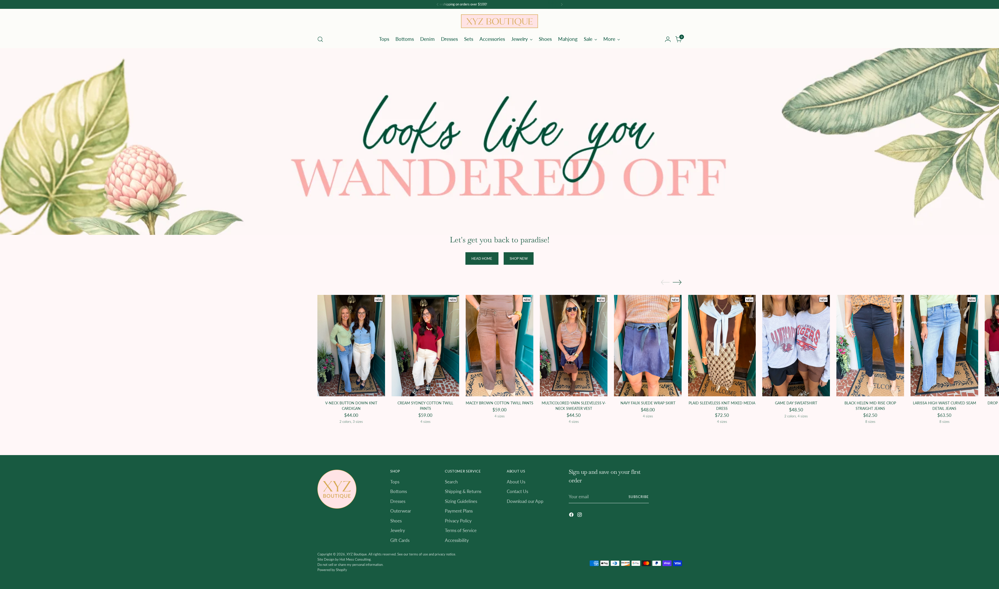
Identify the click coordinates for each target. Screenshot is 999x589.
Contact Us (517, 491)
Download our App (525, 501)
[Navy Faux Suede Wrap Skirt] (648, 345)
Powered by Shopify (332, 570)
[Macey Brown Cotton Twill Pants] (499, 345)
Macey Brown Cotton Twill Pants (499, 403)
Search (451, 481)
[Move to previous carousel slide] (665, 282)
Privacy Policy (458, 520)
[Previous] (437, 4)
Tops (394, 481)
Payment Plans (459, 511)
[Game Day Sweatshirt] (796, 345)
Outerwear (400, 511)
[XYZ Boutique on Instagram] (580, 515)
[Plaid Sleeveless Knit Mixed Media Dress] (722, 345)
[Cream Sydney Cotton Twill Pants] (425, 345)
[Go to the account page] (668, 39)
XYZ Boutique (357, 554)
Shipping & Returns (463, 491)
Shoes (396, 520)
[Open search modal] (320, 39)
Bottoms (398, 491)
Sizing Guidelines (461, 501)
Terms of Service (461, 530)
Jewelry (397, 530)
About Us (516, 481)
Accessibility (457, 540)
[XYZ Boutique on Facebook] (572, 515)
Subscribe (639, 497)
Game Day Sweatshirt (796, 403)
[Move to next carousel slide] (677, 282)
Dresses (397, 501)
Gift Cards (399, 540)
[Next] (561, 4)
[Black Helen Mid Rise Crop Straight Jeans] (870, 345)
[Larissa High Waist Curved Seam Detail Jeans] (944, 345)
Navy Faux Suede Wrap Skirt (647, 403)
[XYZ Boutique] (499, 21)
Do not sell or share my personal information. (350, 564)
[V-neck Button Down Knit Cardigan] (351, 345)
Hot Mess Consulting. (356, 559)
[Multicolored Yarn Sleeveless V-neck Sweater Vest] (573, 345)
